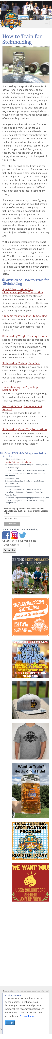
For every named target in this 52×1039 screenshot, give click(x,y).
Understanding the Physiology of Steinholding (21, 388)
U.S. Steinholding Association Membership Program (24, 489)
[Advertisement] (21, 940)
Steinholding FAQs (12, 478)
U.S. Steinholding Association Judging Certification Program (27, 498)
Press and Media (11, 484)
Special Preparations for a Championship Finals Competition (22, 291)
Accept (10, 1022)
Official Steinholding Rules (15, 459)
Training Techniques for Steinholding (24, 315)
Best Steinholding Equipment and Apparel (22, 408)
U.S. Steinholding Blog (13, 467)
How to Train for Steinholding (18, 462)
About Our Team (11, 495)
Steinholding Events (12, 486)
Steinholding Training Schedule (21, 363)
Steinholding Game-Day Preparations (24, 429)
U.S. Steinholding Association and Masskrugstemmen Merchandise (25, 474)
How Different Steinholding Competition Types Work (24, 492)
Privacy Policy (27, 1016)
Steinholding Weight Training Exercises (25, 336)
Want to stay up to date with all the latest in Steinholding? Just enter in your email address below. (26, 511)
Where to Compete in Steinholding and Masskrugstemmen (27, 465)
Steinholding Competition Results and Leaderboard (24, 481)
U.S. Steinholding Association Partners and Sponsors (25, 470)
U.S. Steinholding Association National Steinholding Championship (24, 501)
